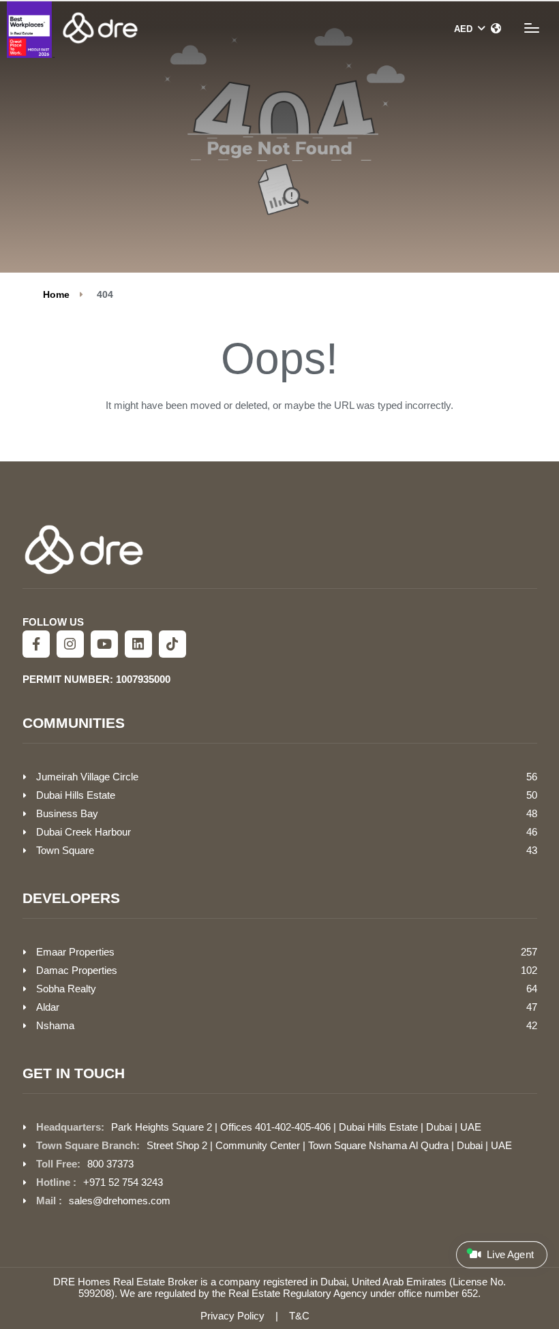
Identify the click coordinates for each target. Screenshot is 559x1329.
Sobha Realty (66, 988)
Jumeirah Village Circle (87, 776)
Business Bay (67, 813)
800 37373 (110, 1164)
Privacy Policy (232, 1316)
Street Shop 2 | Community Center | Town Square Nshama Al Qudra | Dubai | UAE (329, 1145)
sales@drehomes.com (119, 1200)
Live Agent (509, 1255)
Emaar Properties (75, 952)
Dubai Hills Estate (75, 795)
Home (56, 294)
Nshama (55, 1025)
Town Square (65, 850)
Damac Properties (76, 970)
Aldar (47, 1007)
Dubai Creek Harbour (83, 832)
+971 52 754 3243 (123, 1182)
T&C (299, 1316)
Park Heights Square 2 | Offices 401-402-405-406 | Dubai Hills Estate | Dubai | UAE (296, 1127)
